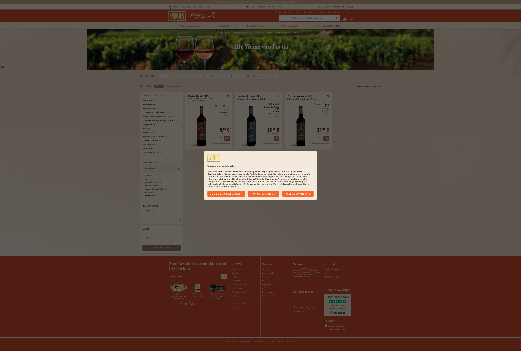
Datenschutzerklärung (225, 186)
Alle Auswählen (297, 194)
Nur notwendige (262, 194)
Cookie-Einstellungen (225, 194)
